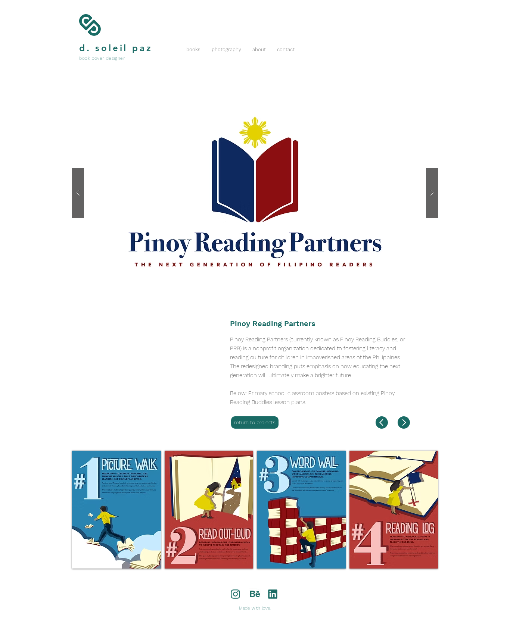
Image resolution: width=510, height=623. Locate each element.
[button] (255, 192)
